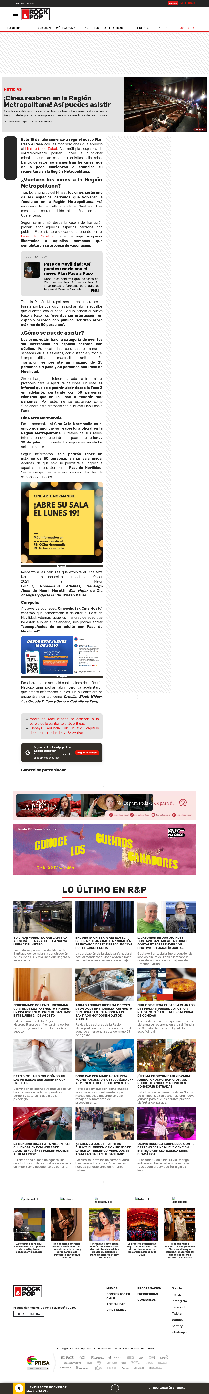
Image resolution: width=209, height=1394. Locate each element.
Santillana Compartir (115, 1358)
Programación (39, 28)
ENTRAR (173, 3)
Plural (96, 1372)
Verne (142, 1363)
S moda (124, 1372)
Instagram (179, 1301)
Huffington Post (71, 1363)
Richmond (65, 1372)
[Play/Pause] (115, 1388)
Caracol (163, 1358)
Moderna (81, 1372)
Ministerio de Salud (41, 149)
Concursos (164, 28)
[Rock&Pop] (35, 14)
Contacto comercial (29, 1314)
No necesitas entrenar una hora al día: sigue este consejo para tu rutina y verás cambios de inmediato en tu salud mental (67, 1250)
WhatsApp (179, 1332)
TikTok (176, 1294)
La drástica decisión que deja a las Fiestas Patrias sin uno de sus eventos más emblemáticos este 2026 (142, 1249)
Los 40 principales (83, 1358)
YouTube (177, 1320)
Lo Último (15, 28)
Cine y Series (116, 1309)
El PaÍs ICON (110, 1372)
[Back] (99, 1388)
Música (112, 1288)
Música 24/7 (65, 28)
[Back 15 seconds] (107, 1388)
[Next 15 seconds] (123, 1388)
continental (124, 1363)
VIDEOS (30, 3)
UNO (89, 1363)
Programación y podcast (169, 1387)
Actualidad (113, 28)
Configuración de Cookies (138, 1348)
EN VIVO (20, 3)
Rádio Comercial (168, 1372)
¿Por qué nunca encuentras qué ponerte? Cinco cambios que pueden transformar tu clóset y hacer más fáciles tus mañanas (179, 1250)
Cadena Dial (152, 1363)
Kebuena (164, 1363)
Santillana (98, 1358)
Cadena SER (130, 1358)
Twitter (177, 1313)
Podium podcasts (65, 1367)
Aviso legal (61, 1348)
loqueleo (138, 1372)
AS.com (140, 1358)
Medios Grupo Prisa (38, 1368)
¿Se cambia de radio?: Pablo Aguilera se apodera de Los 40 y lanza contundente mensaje (29, 1247)
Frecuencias (147, 1294)
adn (151, 1358)
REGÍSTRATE (188, 3)
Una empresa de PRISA (38, 1360)
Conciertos (90, 28)
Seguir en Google (87, 752)
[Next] (131, 1388)
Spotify (177, 1326)
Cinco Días (111, 1363)
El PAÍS (67, 1358)
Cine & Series (139, 28)
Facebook (178, 1307)
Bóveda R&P (187, 28)
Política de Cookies (109, 1348)
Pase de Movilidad (38, 236)
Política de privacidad (83, 1348)
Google (176, 1288)
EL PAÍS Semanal (133, 1363)
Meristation (153, 1372)
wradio (99, 1363)
